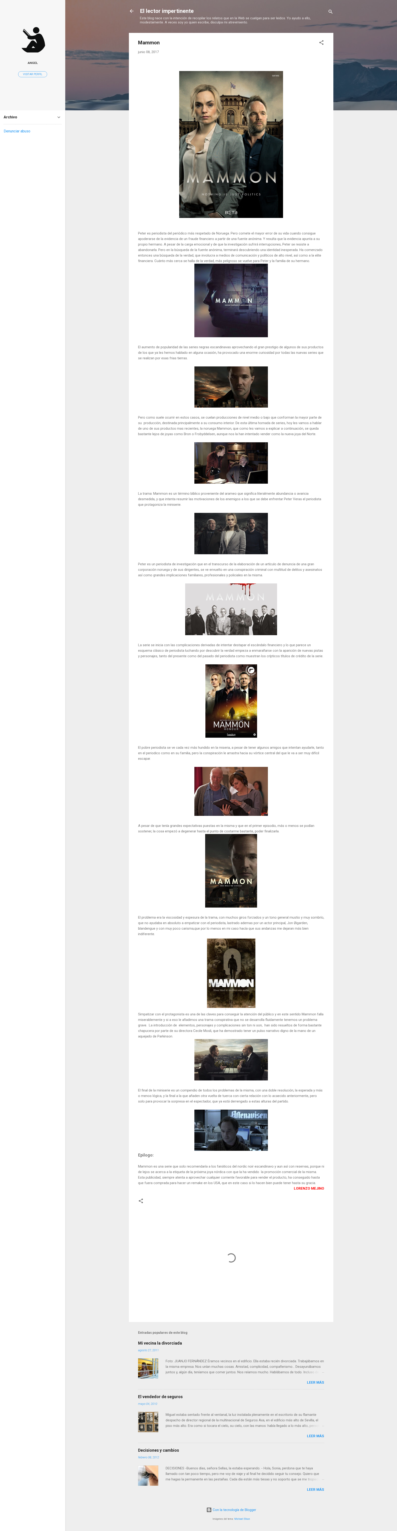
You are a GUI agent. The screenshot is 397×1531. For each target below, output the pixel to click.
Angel (33, 63)
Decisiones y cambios (158, 1450)
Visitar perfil (32, 74)
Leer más (315, 1382)
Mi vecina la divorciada (160, 1343)
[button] (321, 43)
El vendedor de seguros (160, 1396)
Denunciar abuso (17, 131)
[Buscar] (330, 13)
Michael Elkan (242, 1518)
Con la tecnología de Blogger (234, 1510)
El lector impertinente (167, 11)
